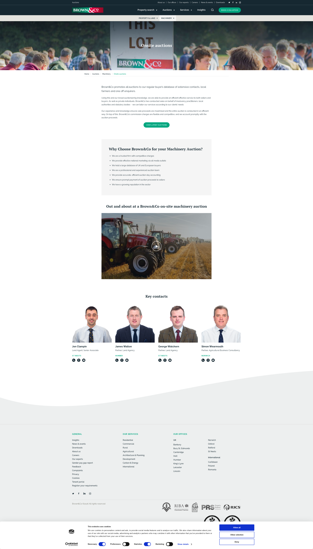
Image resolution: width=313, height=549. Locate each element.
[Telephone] (73, 360)
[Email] (83, 360)
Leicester (177, 467)
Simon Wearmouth (212, 346)
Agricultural (128, 451)
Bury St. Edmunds (181, 448)
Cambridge (178, 452)
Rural (125, 448)
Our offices (172, 2)
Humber (177, 460)
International (128, 466)
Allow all (236, 527)
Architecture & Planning (134, 455)
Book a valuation (229, 10)
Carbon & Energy (130, 463)
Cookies (76, 478)
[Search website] (212, 10)
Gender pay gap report (82, 463)
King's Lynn (178, 463)
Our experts (184, 2)
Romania (212, 469)
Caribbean (213, 462)
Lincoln (176, 471)
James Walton (123, 346)
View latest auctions (156, 125)
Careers (195, 2)
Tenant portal (78, 482)
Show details (183, 544)
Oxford (211, 444)
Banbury (177, 444)
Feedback (76, 466)
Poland (211, 466)
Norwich (212, 440)
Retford (211, 448)
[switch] (126, 544)
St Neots (212, 451)
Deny (237, 542)
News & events (207, 2)
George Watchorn (168, 346)
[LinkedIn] (236, 2)
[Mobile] (78, 360)
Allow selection (236, 535)
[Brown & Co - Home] (87, 10)
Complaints (77, 470)
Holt (175, 456)
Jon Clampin (79, 346)
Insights (75, 440)
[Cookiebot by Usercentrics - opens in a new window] (71, 544)
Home (86, 74)
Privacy (75, 474)
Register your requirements (84, 485)
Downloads (220, 2)
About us (161, 2)
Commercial (128, 444)
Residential (128, 440)
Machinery (106, 74)
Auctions (95, 74)
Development (129, 459)
